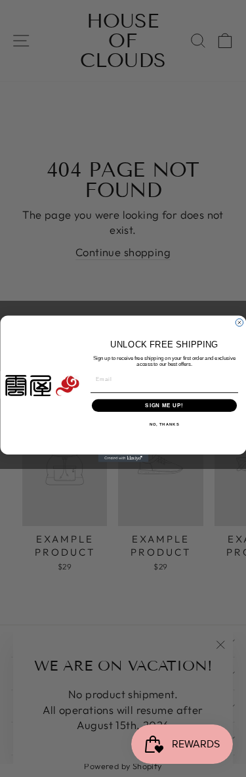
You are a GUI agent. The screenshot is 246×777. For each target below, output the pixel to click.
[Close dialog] (239, 322)
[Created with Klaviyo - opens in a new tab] (123, 458)
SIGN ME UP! (164, 404)
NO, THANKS (164, 424)
